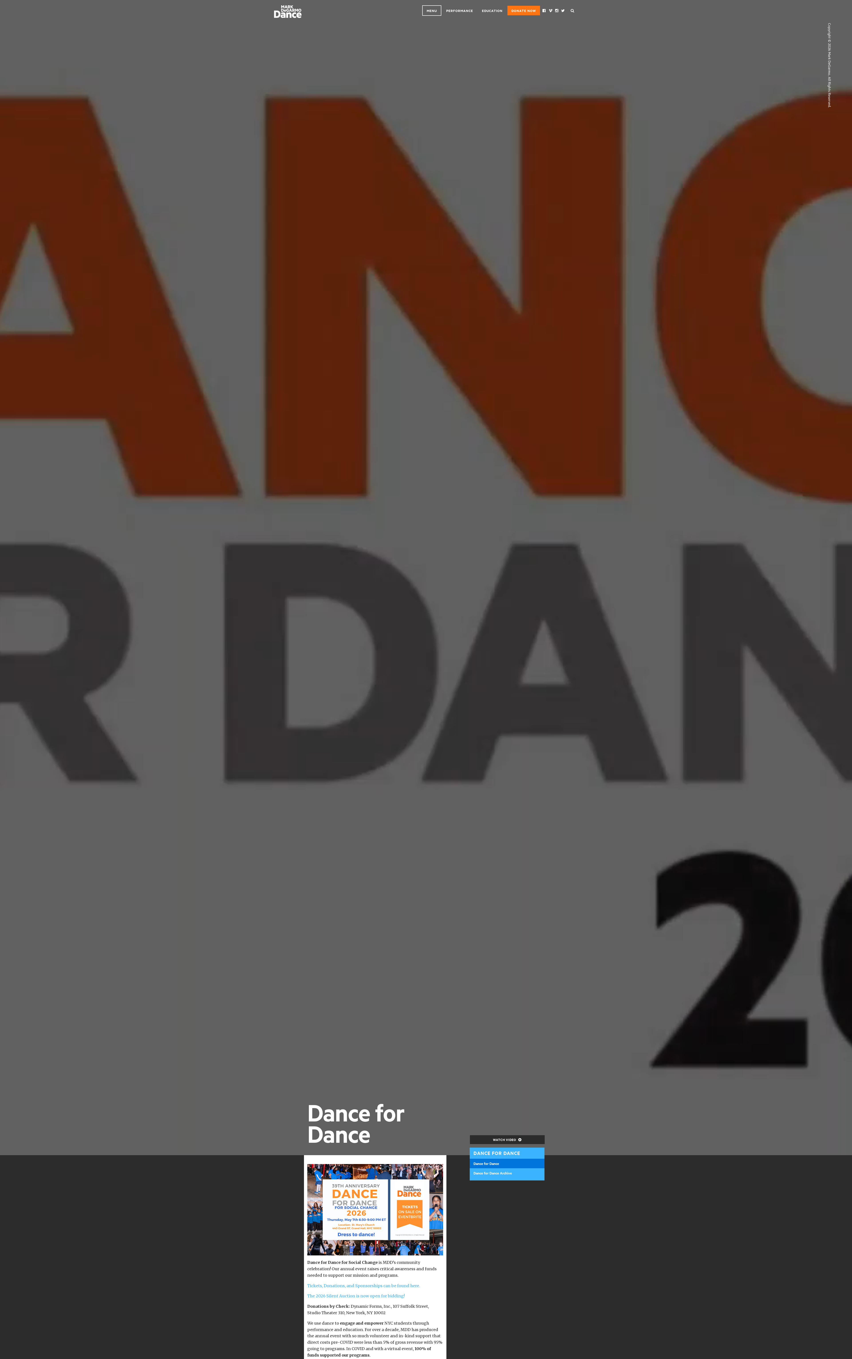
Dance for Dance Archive (492, 1173)
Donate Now (523, 10)
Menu (432, 10)
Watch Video (505, 1139)
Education (492, 10)
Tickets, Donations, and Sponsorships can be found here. (363, 1285)
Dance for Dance (486, 1163)
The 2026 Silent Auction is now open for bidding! (356, 1295)
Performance (459, 10)
